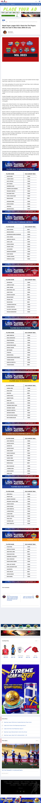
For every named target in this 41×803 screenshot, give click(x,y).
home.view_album (5, 773)
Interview (10, 781)
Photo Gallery (27, 781)
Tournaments (16, 781)
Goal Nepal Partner (33, 783)
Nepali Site (13, 4)
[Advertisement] (20, 70)
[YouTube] (39, 4)
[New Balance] (20, 633)
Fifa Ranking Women (24, 783)
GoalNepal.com (8, 1)
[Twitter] (37, 4)
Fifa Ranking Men (16, 783)
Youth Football (8, 783)
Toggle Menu (39, 1)
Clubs (22, 781)
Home (3, 21)
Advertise (3, 4)
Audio (36, 781)
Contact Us (8, 4)
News (6, 21)
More (36, 640)
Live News (5, 781)
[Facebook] (35, 4)
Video (32, 781)
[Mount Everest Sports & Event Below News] (20, 626)
